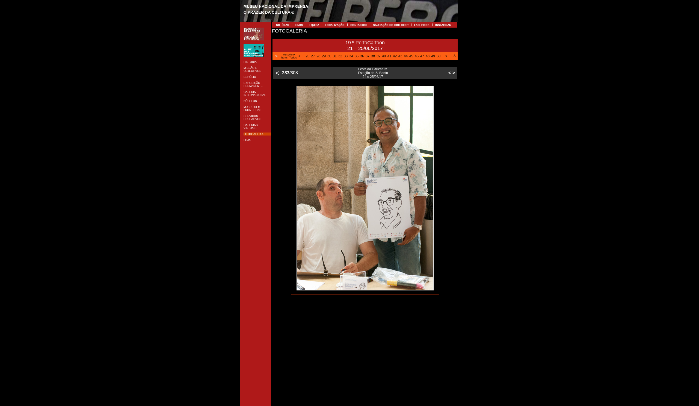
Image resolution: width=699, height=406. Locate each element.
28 (318, 56)
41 (389, 56)
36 (362, 56)
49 (433, 56)
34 (351, 56)
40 (384, 56)
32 (340, 56)
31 (335, 56)
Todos (293, 57)
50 (438, 56)
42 (395, 56)
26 (307, 56)
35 (357, 56)
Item (284, 57)
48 (428, 56)
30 (329, 56)
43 (400, 56)
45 (411, 56)
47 (422, 56)
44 (406, 56)
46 (417, 56)
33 (346, 56)
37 (367, 56)
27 (313, 56)
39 (378, 56)
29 (324, 56)
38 (373, 56)
